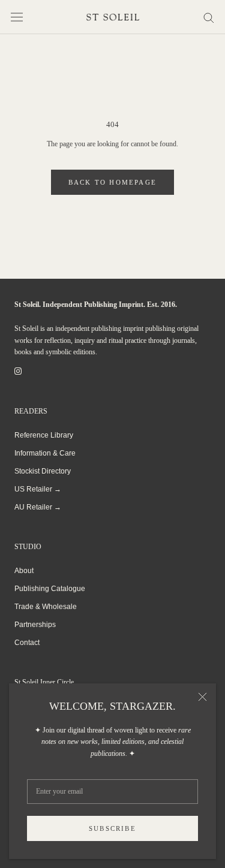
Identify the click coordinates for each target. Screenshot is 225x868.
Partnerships (35, 624)
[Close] (202, 696)
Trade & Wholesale (45, 606)
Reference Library (43, 435)
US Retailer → (37, 489)
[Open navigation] (17, 17)
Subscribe (112, 828)
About (24, 570)
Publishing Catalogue (49, 588)
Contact (27, 642)
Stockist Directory (42, 471)
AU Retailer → (37, 507)
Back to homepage (112, 182)
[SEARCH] (208, 17)
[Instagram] (18, 371)
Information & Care (45, 453)
